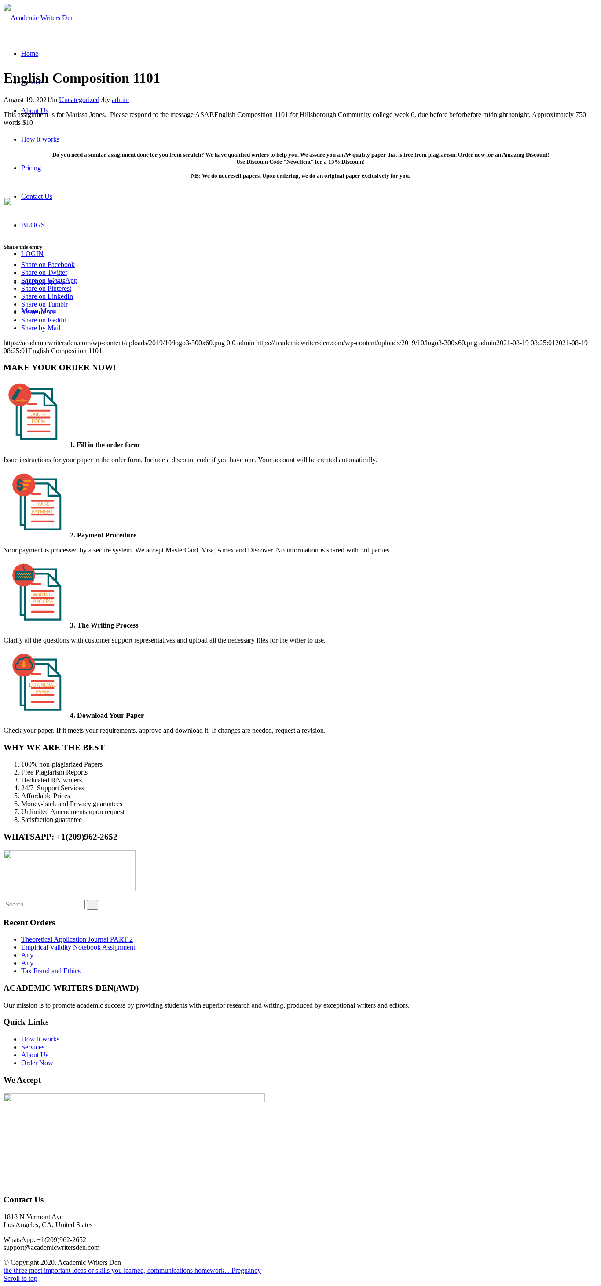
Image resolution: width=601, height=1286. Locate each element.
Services (32, 1047)
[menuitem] (29, 53)
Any (27, 955)
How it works (40, 1039)
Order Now (37, 1063)
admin (120, 99)
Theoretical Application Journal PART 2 (77, 939)
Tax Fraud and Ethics (51, 971)
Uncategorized (79, 99)
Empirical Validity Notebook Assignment (78, 947)
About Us (34, 1055)
